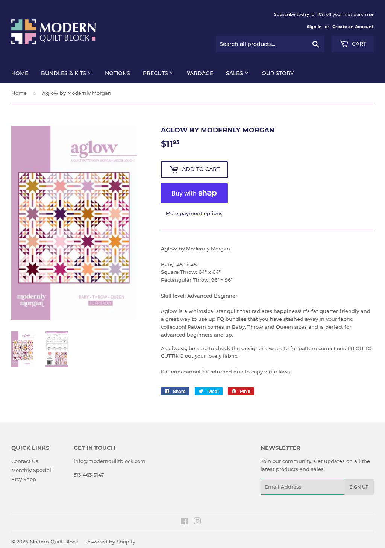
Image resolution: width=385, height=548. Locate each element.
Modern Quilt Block (54, 542)
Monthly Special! (31, 470)
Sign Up (359, 487)
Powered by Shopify (110, 542)
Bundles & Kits (64, 73)
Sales (235, 73)
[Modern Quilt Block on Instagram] (197, 522)
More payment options (194, 213)
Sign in (314, 26)
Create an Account (353, 26)
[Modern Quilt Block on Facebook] (184, 522)
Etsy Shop (23, 479)
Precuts (156, 73)
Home (19, 73)
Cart (358, 43)
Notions (117, 73)
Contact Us (24, 461)
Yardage (200, 73)
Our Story (278, 73)
